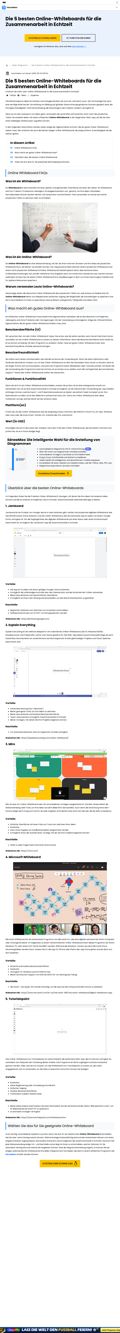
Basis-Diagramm (20, 65)
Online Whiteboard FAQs (25, 148)
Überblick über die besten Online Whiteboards (36, 157)
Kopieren (34, 95)
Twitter (12, 95)
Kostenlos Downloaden (42, 38)
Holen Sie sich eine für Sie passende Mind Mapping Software (42, 162)
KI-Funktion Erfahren (78, 38)
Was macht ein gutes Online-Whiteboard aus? (36, 152)
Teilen (23, 95)
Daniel (28, 73)
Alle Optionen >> (79, 46)
